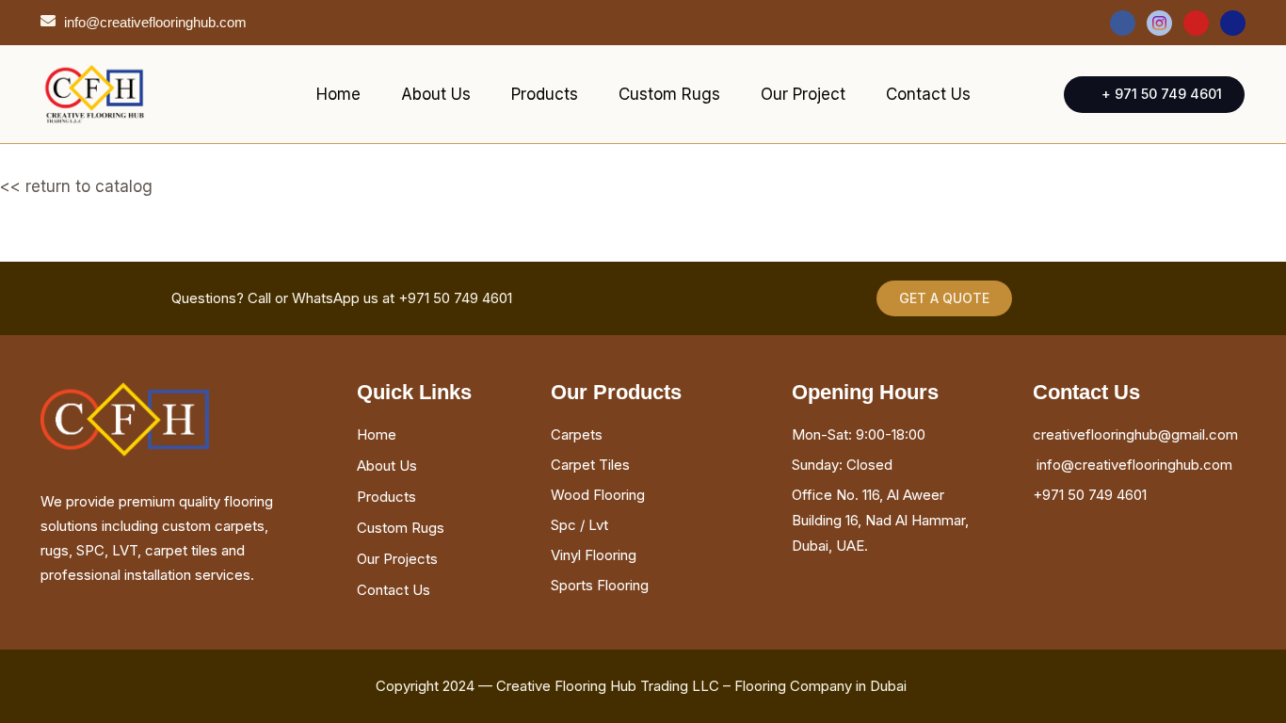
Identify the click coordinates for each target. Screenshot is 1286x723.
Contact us (928, 94)
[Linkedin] (1233, 23)
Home (338, 94)
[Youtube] (1196, 23)
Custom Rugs (669, 94)
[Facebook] (1122, 23)
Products (544, 94)
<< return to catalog (76, 186)
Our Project (803, 94)
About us (436, 94)
